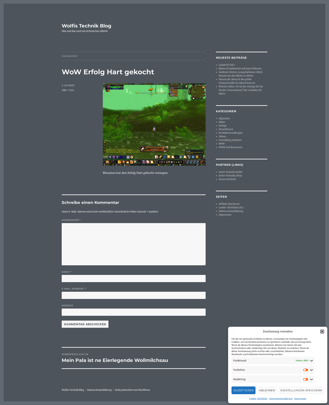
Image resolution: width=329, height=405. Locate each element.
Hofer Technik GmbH (230, 172)
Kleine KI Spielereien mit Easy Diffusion (240, 68)
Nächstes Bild (69, 56)
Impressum (300, 398)
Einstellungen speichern (301, 390)
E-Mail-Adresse (74, 288)
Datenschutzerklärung (281, 398)
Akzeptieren (243, 390)
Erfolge (223, 125)
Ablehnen (267, 390)
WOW (222, 143)
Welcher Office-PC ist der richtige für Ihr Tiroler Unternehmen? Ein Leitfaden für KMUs (241, 90)
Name (67, 271)
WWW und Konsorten (230, 147)
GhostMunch (226, 129)
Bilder (222, 122)
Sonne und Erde (227, 179)
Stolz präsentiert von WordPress (132, 390)
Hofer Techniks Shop (230, 175)
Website (67, 305)
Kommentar (71, 220)
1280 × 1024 (68, 90)
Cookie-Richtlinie (258, 398)
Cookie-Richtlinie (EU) (231, 207)
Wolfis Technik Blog (86, 26)
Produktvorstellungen (231, 132)
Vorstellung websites (230, 140)
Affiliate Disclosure (229, 203)
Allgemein (224, 118)
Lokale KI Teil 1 (227, 64)
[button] (322, 331)
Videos (222, 136)
